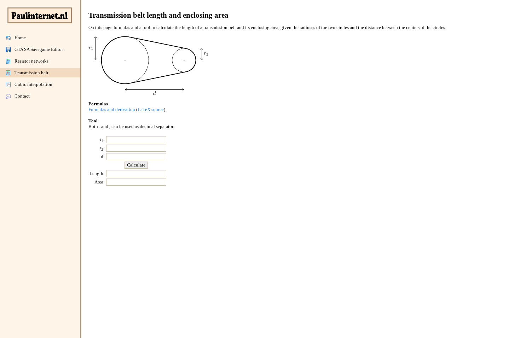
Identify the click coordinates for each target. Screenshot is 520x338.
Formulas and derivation (111, 109)
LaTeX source (151, 109)
